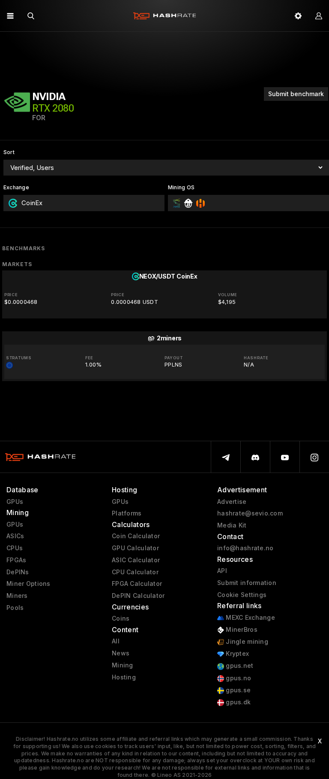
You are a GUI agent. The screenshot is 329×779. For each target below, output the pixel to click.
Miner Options (28, 583)
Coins (120, 618)
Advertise (232, 501)
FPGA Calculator (137, 583)
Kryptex (236, 653)
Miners (17, 595)
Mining (122, 665)
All (116, 641)
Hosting (124, 677)
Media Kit (232, 525)
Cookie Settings (241, 594)
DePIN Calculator (138, 595)
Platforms (127, 513)
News (120, 653)
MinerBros (240, 629)
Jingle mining (246, 641)
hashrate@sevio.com (250, 513)
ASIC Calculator (136, 560)
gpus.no (237, 678)
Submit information (246, 582)
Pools (15, 607)
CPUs (14, 548)
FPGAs (16, 560)
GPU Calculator (135, 548)
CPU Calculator (135, 572)
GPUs (14, 501)
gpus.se (237, 690)
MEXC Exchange (249, 617)
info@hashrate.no (245, 548)
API (222, 570)
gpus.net (239, 665)
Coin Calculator (136, 536)
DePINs (17, 572)
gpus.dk (237, 702)
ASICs (15, 536)
